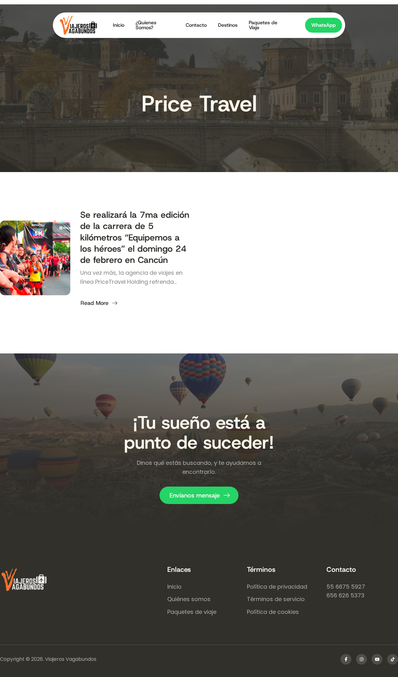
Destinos (228, 25)
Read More (95, 303)
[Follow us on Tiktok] (392, 659)
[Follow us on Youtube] (377, 659)
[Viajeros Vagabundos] (83, 580)
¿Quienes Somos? (146, 25)
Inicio (118, 25)
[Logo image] (83, 25)
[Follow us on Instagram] (361, 659)
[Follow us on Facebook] (345, 659)
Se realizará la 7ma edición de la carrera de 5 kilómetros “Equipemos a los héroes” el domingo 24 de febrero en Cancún (134, 237)
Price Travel (199, 103)
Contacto (196, 25)
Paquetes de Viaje (263, 25)
